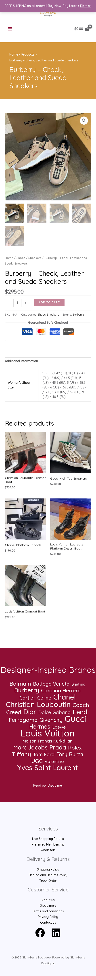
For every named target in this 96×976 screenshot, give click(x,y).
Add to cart (49, 302)
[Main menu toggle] (9, 29)
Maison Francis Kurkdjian (47, 741)
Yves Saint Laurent (47, 767)
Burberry (78, 314)
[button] (84, 121)
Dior (29, 712)
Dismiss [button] (85, 6)
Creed (13, 712)
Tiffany (21, 754)
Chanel (64, 697)
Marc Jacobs (30, 747)
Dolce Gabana (54, 712)
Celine (44, 698)
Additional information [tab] (21, 361)
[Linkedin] (56, 933)
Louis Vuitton (47, 733)
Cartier (27, 698)
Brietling (78, 684)
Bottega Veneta (51, 684)
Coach (81, 705)
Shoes (21, 258)
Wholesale (48, 850)
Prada (58, 747)
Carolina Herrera (61, 690)
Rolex (75, 747)
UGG (37, 761)
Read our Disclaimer (48, 785)
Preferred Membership (48, 844)
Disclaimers (48, 906)
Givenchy (51, 720)
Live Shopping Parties (48, 839)
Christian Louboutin (38, 704)
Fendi (81, 712)
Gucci (75, 719)
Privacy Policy (48, 917)
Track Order (48, 881)
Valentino (54, 761)
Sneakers (34, 258)
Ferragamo (23, 720)
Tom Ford (43, 754)
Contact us (48, 922)
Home (9, 258)
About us (48, 900)
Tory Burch (69, 754)
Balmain (20, 683)
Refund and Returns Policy (48, 875)
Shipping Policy (48, 869)
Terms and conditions (48, 911)
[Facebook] (40, 933)
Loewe (59, 727)
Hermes (39, 726)
